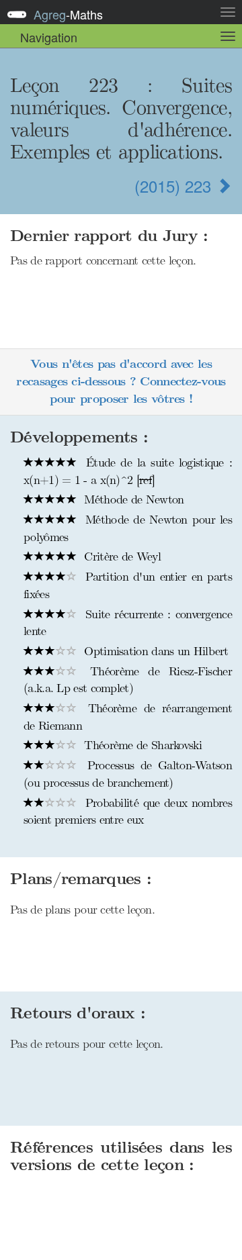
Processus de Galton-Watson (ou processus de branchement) (128, 774)
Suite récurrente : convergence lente (128, 623)
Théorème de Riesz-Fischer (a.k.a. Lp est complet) (128, 680)
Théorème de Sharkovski (141, 745)
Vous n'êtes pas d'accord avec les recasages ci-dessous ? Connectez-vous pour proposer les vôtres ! (120, 381)
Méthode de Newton (132, 499)
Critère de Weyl (121, 556)
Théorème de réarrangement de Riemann (128, 717)
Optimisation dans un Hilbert (155, 651)
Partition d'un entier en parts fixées (128, 585)
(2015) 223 (175, 186)
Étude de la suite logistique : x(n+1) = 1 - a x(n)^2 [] (128, 471)
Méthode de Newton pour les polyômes (128, 528)
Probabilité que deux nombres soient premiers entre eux (128, 811)
